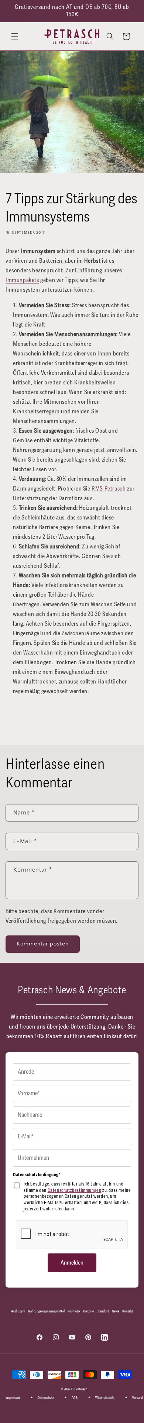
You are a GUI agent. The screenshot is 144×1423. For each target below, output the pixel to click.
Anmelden (72, 1262)
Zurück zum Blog (77, 728)
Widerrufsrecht (104, 1398)
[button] (15, 36)
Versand (137, 1398)
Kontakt (127, 1311)
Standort (103, 1311)
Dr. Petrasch (79, 1389)
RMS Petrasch (109, 488)
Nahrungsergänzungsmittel (46, 1311)
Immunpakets (22, 280)
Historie (88, 1311)
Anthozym (18, 1311)
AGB (75, 1398)
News (115, 1311)
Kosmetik (74, 1311)
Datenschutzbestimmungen (75, 1190)
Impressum (13, 1398)
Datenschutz (46, 1398)
